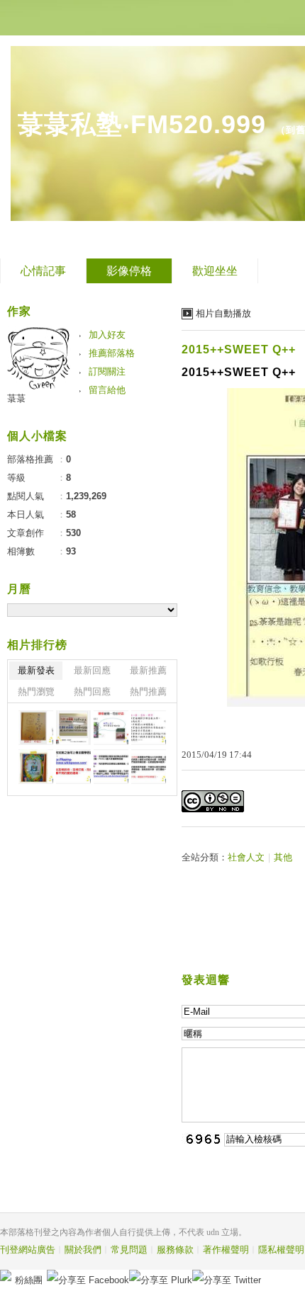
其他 (283, 857)
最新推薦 (148, 670)
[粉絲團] (5, 1275)
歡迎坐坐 (215, 271)
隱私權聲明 (281, 1249)
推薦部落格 (112, 353)
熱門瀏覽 (36, 691)
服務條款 (175, 1249)
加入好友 (107, 334)
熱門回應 (92, 691)
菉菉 (16, 398)
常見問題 (129, 1249)
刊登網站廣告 (27, 1249)
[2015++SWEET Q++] (35, 727)
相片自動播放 (223, 313)
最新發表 (36, 670)
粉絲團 (29, 1280)
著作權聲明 (226, 1249)
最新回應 (92, 670)
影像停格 (129, 271)
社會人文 (246, 857)
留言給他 (107, 390)
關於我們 (83, 1249)
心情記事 (43, 271)
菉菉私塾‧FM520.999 (142, 124)
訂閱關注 (107, 371)
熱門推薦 (148, 691)
